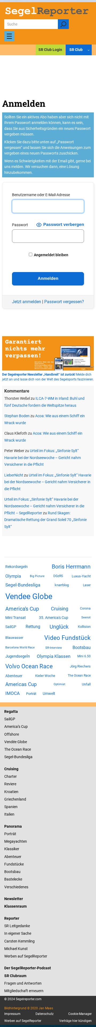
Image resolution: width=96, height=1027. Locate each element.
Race (26, 749)
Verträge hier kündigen (75, 1021)
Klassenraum (15, 906)
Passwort (20, 225)
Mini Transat (15, 617)
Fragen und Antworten (23, 983)
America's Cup (22, 609)
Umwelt (49, 693)
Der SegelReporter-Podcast (27, 968)
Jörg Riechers (80, 666)
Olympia (13, 576)
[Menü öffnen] (9, 36)
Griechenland (15, 799)
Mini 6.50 (84, 656)
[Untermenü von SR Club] (88, 50)
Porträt (31, 694)
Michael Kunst (16, 949)
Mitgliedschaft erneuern (23, 991)
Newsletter (13, 899)
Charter (10, 776)
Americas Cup (21, 684)
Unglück (59, 626)
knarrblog (62, 585)
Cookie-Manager (80, 1014)
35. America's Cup (53, 617)
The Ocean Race (79, 675)
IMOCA (12, 693)
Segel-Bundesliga (22, 585)
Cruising (59, 608)
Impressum (12, 1014)
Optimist (59, 684)
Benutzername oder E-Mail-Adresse (41, 195)
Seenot (86, 617)
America (11, 726)
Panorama (13, 826)
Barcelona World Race (20, 647)
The (7, 749)
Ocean (16, 749)
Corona (85, 608)
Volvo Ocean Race (29, 666)
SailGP (10, 627)
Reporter (11, 918)
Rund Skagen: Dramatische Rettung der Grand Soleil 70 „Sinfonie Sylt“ (45, 520)
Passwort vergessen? (64, 301)
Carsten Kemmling (19, 941)
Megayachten (15, 841)
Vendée (10, 742)
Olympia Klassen (53, 656)
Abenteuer (13, 676)
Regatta (11, 711)
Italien (9, 814)
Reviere (10, 784)
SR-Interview (53, 648)
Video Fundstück (67, 637)
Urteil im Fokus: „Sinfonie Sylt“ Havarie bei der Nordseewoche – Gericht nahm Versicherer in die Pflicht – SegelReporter (44, 506)
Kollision (84, 627)
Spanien (11, 807)
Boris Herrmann (71, 566)
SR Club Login (50, 49)
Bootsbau (82, 647)
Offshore (11, 734)
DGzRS (58, 576)
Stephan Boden (17, 416)
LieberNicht (13, 475)
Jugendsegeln (17, 656)
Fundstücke (14, 864)
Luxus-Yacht (81, 576)
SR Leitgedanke (17, 926)
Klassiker (11, 849)
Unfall (86, 684)
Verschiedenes (16, 887)
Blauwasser (14, 638)
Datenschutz (44, 1014)
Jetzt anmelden (26, 301)
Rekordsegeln (16, 566)
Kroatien (11, 792)
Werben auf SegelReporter (25, 956)
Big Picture (37, 576)
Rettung (33, 626)
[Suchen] (63, 24)
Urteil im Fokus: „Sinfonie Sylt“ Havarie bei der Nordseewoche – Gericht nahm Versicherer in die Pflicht (42, 458)
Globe (22, 742)
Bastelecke (13, 879)
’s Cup (23, 726)
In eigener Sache (17, 933)
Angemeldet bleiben (50, 255)
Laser (87, 585)
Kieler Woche (45, 676)
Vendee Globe (28, 596)
